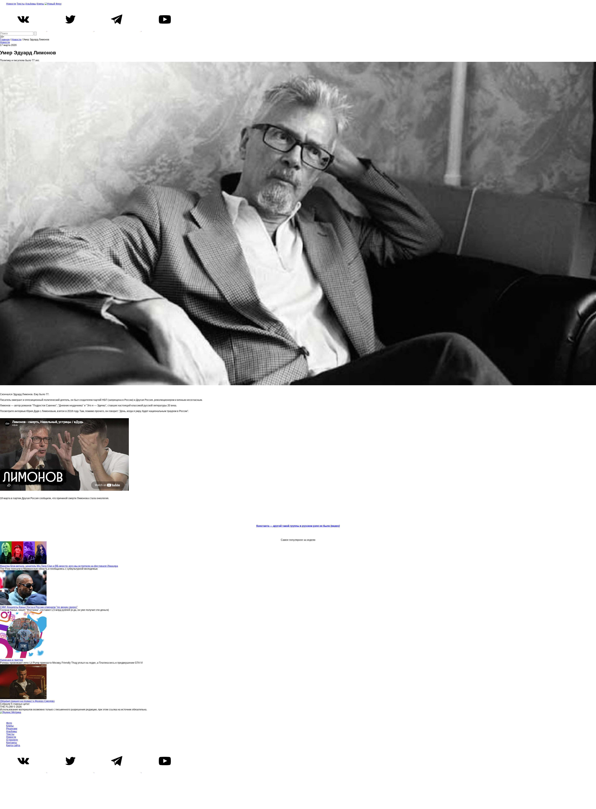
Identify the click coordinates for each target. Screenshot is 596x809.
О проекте (12, 739)
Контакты (11, 742)
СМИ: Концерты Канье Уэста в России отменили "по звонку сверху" (39, 607)
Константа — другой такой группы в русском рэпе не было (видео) (298, 526)
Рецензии (11, 728)
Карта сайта (13, 745)
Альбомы (30, 3)
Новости (11, 3)
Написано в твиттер (11, 660)
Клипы (40, 3)
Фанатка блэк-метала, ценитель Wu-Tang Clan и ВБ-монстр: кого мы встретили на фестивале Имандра (59, 566)
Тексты (21, 3)
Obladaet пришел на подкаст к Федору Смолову (27, 701)
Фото (9, 723)
